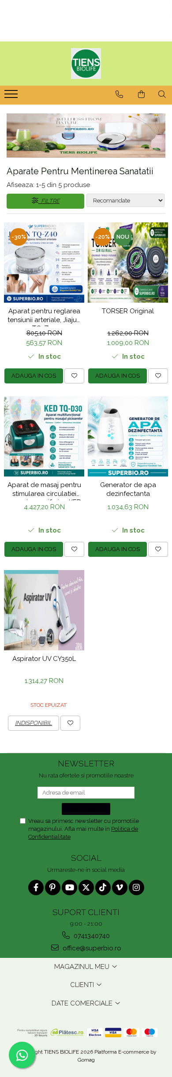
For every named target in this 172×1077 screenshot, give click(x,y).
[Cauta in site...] (162, 94)
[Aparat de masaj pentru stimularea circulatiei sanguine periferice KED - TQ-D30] (44, 436)
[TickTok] (103, 887)
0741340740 (91, 936)
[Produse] (12, 96)
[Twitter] (86, 887)
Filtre (49, 201)
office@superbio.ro (91, 948)
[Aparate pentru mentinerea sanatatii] (86, 135)
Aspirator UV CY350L (44, 659)
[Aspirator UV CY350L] (44, 610)
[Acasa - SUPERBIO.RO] (86, 63)
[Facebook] (36, 887)
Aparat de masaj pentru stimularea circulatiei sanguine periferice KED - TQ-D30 (44, 490)
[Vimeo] (119, 887)
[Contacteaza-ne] (119, 94)
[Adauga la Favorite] (74, 375)
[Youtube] (69, 887)
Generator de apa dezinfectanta (128, 489)
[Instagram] (136, 887)
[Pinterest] (52, 887)
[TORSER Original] (128, 262)
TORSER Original (128, 311)
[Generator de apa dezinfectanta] (128, 436)
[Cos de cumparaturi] (141, 94)
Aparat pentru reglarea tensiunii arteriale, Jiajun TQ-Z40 (44, 316)
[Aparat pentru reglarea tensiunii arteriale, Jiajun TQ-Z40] (44, 262)
